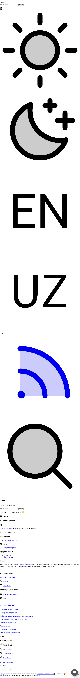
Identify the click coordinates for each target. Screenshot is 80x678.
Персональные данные (10, 594)
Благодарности (8, 662)
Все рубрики (8, 557)
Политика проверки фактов (9, 609)
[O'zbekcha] (40, 330)
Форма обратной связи (7, 577)
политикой (4, 675)
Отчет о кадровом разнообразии (10, 632)
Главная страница (6, 528)
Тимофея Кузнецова (25, 564)
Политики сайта (7, 606)
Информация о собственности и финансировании (16, 616)
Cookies (5, 598)
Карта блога (7, 658)
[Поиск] (40, 495)
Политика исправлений (8, 622)
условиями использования (45, 674)
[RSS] (40, 415)
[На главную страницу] (1, 9)
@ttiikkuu (6, 581)
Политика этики (5, 626)
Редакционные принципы (8, 613)
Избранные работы (10, 540)
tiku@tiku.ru (7, 586)
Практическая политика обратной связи (13, 619)
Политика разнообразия (8, 629)
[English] (40, 250)
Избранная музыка (10, 548)
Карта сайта (7, 653)
